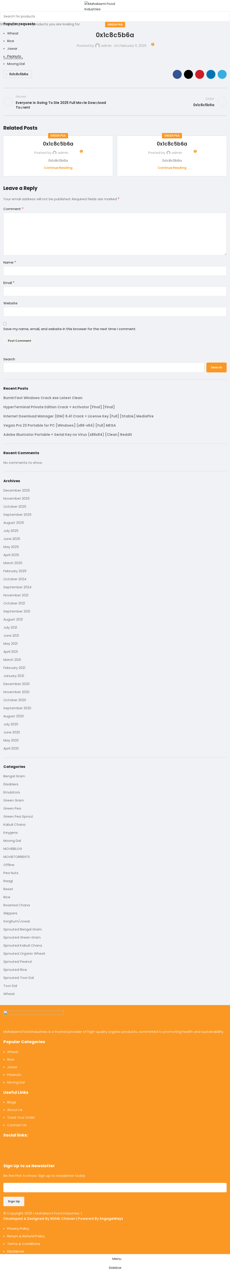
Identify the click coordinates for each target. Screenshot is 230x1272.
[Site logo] (106, 6)
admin (63, 152)
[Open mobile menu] (136, 6)
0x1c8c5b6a (58, 143)
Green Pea (58, 136)
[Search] (144, 6)
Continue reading (58, 168)
